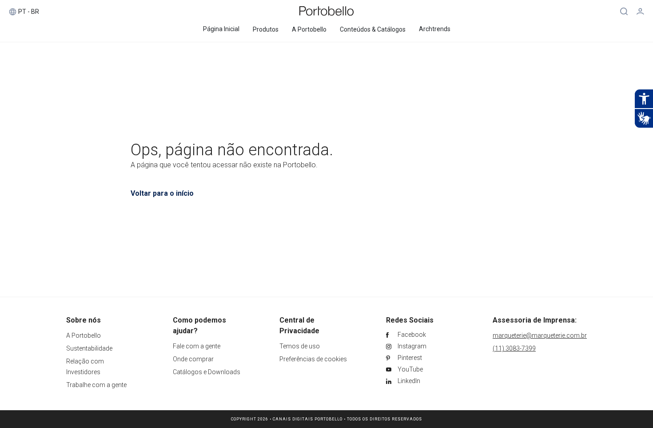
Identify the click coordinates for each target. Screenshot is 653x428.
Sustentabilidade (89, 348)
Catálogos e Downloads (206, 372)
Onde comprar (193, 359)
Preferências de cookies (313, 359)
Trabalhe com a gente (96, 384)
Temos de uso (299, 346)
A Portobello (83, 335)
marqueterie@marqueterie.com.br (540, 335)
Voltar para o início (162, 193)
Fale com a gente (196, 346)
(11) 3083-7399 (514, 348)
